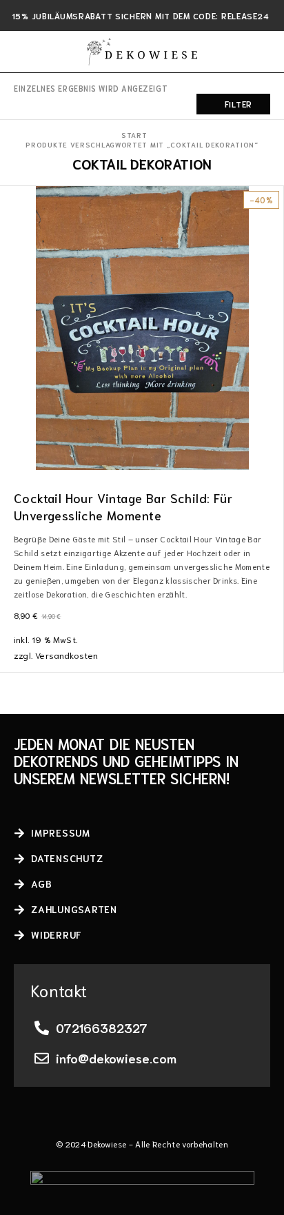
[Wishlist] (12, 199)
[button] (272, 457)
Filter (238, 104)
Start (134, 134)
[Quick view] (12, 218)
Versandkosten (66, 654)
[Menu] (22, 51)
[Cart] (264, 51)
